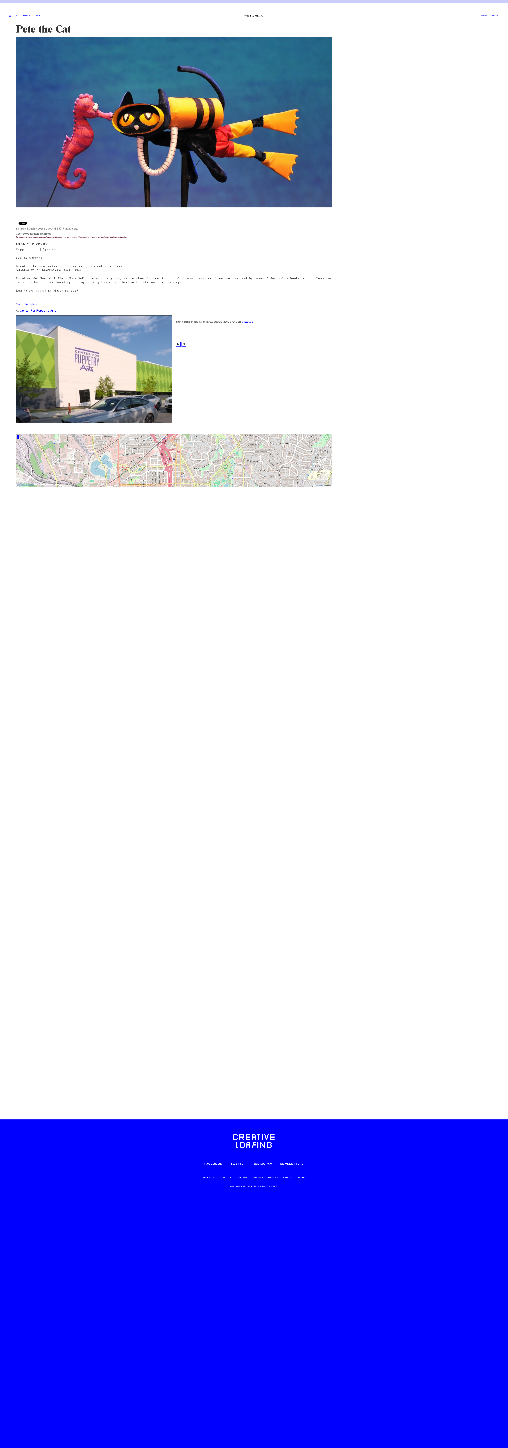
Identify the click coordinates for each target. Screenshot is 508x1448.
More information (26, 304)
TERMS (301, 1178)
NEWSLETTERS (292, 1164)
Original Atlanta (254, 16)
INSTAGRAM (263, 1164)
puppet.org (247, 322)
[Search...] (17, 16)
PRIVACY (288, 1178)
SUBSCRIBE (495, 16)
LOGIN (484, 16)
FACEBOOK (213, 1164)
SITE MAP (258, 1178)
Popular (27, 16)
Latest (38, 16)
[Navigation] (9, 16)
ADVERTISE (209, 1178)
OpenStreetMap (319, 485)
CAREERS (273, 1178)
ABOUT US (226, 1178)
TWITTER (238, 1164)
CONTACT (242, 1178)
